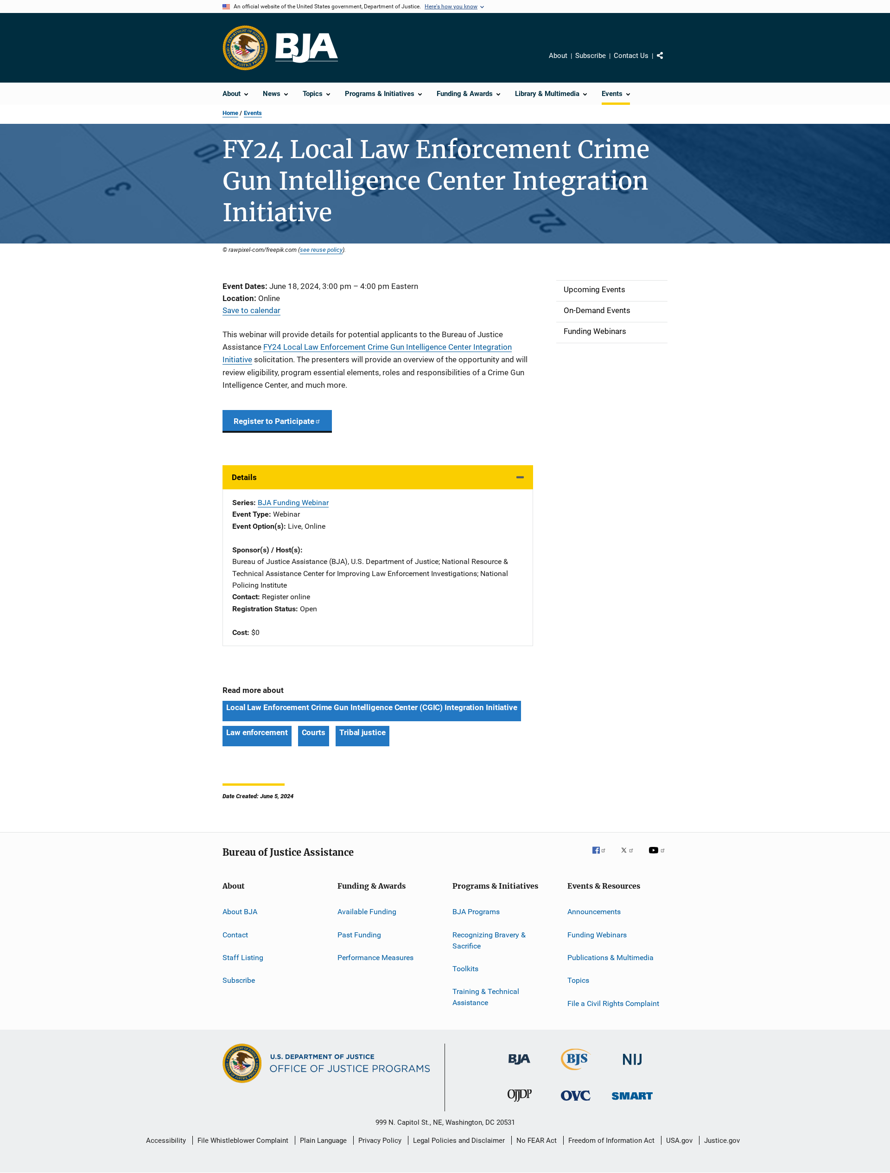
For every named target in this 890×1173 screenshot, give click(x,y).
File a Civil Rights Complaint (613, 1003)
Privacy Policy (379, 1140)
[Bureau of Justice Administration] (519, 1066)
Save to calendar (251, 310)
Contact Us (631, 55)
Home (230, 112)
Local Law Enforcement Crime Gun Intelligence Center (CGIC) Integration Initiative (371, 707)
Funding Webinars (597, 934)
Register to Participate (274, 421)
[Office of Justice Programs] (245, 48)
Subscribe (590, 55)
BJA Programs (476, 911)
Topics (578, 980)
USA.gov (679, 1140)
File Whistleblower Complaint (242, 1140)
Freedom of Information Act (611, 1140)
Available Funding (366, 911)
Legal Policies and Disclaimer (459, 1140)
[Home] (306, 48)
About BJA (239, 911)
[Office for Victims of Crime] (576, 1102)
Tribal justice (362, 732)
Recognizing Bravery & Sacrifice (489, 940)
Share (667, 62)
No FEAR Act (536, 1140)
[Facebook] (602, 856)
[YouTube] (658, 856)
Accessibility (166, 1140)
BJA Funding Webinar (293, 502)
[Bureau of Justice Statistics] (576, 1071)
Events (253, 112)
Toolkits (465, 968)
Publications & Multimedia (610, 957)
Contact (235, 934)
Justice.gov (722, 1140)
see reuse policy (321, 249)
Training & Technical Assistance (485, 997)
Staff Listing (242, 957)
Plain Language (323, 1140)
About (558, 55)
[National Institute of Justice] (632, 1066)
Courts (313, 732)
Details (244, 477)
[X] (630, 856)
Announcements (594, 911)
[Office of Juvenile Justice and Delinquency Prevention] (520, 1103)
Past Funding (359, 934)
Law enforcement (257, 732)
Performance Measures (375, 957)
